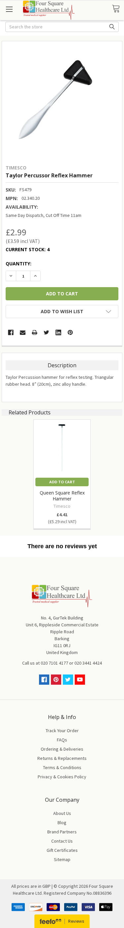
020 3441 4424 (88, 663)
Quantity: (18, 263)
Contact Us (62, 841)
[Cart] (118, 9)
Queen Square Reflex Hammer (62, 496)
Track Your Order (62, 730)
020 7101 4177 (54, 663)
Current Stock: (28, 249)
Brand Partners (62, 832)
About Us (62, 813)
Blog (62, 822)
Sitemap (62, 859)
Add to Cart (62, 481)
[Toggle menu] (9, 9)
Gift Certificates (62, 850)
